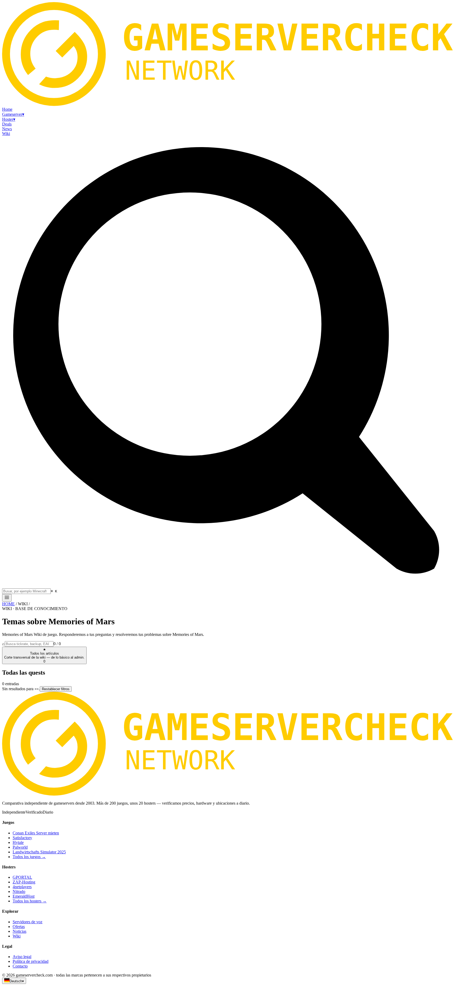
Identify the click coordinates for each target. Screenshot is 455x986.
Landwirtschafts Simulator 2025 (39, 852)
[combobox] (26, 591)
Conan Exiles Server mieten (36, 833)
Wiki (17, 936)
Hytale (18, 842)
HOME (8, 604)
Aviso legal (22, 956)
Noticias (19, 931)
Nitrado (19, 891)
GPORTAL (22, 877)
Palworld (20, 847)
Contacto (20, 966)
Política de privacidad (30, 961)
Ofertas (19, 926)
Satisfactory (22, 837)
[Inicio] (7, 598)
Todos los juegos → (29, 856)
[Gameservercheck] (227, 794)
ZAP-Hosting (24, 882)
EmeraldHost (23, 896)
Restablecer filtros (56, 689)
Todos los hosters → (30, 901)
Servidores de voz (27, 922)
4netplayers (22, 886)
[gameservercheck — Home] (227, 104)
